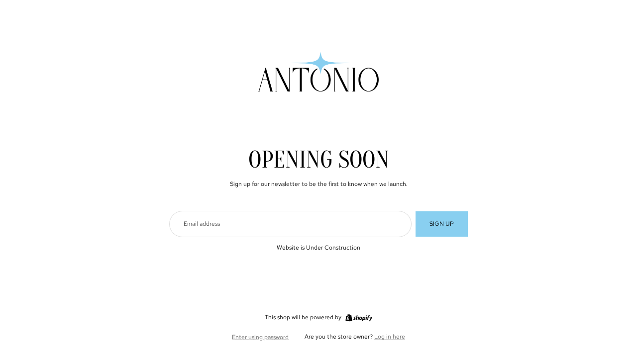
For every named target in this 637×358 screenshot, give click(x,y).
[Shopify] (358, 318)
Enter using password (260, 337)
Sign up (441, 224)
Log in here (389, 337)
